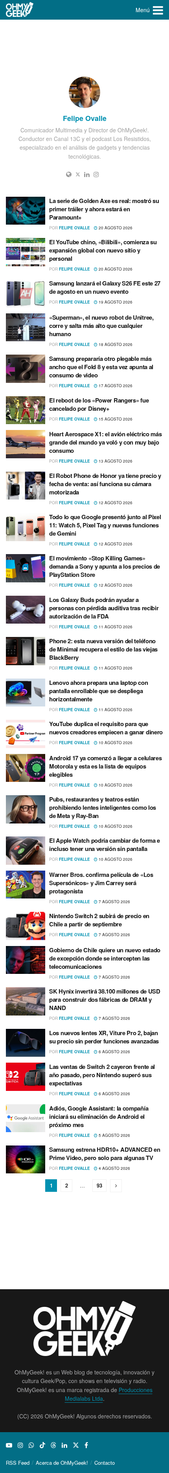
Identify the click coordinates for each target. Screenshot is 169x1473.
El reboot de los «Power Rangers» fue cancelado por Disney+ (99, 404)
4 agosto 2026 (113, 1168)
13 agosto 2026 (114, 461)
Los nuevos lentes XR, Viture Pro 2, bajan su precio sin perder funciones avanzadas (104, 1036)
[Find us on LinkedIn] (64, 1445)
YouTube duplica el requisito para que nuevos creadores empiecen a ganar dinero (106, 727)
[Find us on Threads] (53, 1445)
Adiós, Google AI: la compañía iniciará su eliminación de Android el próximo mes (98, 1116)
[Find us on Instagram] (20, 1445)
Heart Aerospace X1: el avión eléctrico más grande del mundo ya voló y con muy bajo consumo (105, 442)
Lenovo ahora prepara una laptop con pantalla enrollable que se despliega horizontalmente (98, 690)
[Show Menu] (158, 10)
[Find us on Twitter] (76, 1445)
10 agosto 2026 (114, 742)
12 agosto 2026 (114, 502)
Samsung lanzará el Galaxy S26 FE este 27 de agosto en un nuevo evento (104, 287)
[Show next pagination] (116, 1185)
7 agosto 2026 (113, 901)
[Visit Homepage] (20, 10)
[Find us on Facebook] (86, 1445)
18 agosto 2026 (114, 344)
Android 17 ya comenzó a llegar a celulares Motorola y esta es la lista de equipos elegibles (105, 766)
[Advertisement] (84, 47)
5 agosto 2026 (113, 1135)
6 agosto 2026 (113, 1051)
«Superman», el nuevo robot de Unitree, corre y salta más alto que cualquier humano (101, 325)
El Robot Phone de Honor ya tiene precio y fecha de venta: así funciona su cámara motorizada (105, 483)
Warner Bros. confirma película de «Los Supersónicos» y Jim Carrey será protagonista (101, 882)
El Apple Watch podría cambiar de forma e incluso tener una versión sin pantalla (104, 844)
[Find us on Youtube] (9, 1445)
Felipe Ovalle (74, 228)
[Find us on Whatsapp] (31, 1445)
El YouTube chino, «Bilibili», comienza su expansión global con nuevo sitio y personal (103, 250)
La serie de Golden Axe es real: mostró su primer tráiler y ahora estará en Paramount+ (104, 208)
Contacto (104, 1462)
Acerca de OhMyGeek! (62, 1462)
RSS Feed (17, 1462)
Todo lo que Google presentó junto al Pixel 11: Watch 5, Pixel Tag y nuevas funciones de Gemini (105, 525)
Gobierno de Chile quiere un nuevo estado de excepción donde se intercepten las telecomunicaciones (104, 958)
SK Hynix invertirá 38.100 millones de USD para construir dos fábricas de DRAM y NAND (104, 999)
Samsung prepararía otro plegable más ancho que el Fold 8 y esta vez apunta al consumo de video (101, 366)
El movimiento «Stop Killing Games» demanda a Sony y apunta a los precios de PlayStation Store (104, 566)
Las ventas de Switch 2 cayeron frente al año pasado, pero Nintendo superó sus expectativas (102, 1074)
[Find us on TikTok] (42, 1445)
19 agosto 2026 (114, 302)
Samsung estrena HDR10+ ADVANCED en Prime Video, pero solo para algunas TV (104, 1153)
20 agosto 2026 (114, 228)
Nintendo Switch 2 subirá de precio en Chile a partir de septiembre (99, 919)
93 (99, 1185)
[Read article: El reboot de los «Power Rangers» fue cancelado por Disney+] (25, 410)
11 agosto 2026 (114, 626)
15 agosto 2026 (114, 419)
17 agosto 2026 (114, 385)
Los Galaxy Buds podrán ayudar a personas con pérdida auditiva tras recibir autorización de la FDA (103, 607)
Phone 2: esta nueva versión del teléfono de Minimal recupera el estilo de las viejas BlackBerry (103, 649)
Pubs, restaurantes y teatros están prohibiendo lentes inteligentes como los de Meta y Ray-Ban (102, 807)
